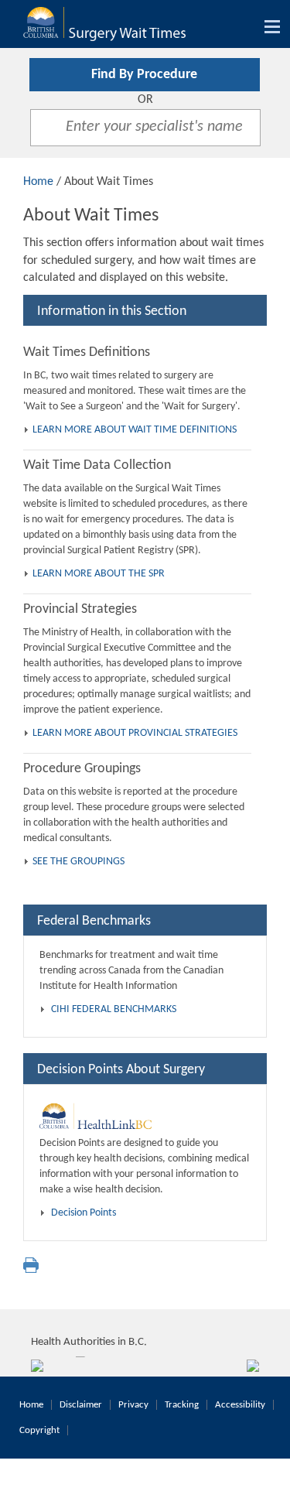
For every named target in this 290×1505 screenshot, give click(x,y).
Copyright (39, 1430)
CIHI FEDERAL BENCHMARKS (113, 1009)
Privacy (133, 1405)
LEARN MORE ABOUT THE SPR (98, 574)
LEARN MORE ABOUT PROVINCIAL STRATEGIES (134, 733)
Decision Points (83, 1213)
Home (38, 182)
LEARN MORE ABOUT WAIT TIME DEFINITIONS (134, 430)
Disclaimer (81, 1405)
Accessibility (240, 1405)
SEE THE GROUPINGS (78, 861)
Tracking (182, 1405)
